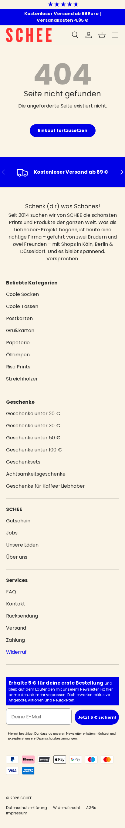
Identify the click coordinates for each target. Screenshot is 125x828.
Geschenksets (23, 461)
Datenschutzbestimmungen (56, 738)
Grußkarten (20, 330)
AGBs (91, 807)
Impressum (16, 813)
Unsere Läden (22, 544)
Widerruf (16, 652)
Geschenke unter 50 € (33, 437)
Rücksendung (22, 615)
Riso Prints (18, 366)
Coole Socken (22, 294)
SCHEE (26, 798)
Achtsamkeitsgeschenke (36, 473)
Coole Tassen (22, 306)
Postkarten (19, 318)
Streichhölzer (22, 378)
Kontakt (15, 603)
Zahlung (15, 640)
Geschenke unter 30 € (33, 425)
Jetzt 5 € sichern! (97, 717)
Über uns (16, 557)
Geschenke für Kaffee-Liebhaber (45, 486)
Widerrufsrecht (66, 807)
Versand (16, 627)
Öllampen (18, 354)
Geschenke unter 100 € (34, 449)
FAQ (11, 591)
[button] (102, 35)
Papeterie (18, 342)
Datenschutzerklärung (26, 807)
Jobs (12, 532)
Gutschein (18, 520)
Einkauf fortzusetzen (62, 130)
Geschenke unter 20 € (33, 413)
